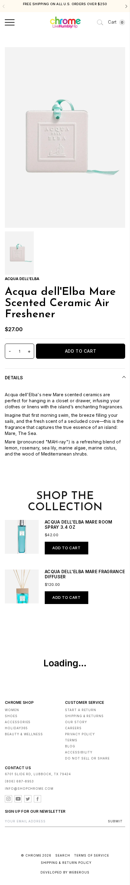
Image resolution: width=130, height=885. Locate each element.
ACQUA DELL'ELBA (22, 278)
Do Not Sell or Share (87, 758)
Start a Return (80, 710)
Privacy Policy (80, 734)
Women (12, 710)
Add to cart (66, 548)
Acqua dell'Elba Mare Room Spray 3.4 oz (78, 524)
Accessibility (79, 752)
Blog (70, 746)
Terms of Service (91, 855)
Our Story (76, 722)
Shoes (11, 716)
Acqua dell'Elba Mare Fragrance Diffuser (85, 574)
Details (14, 377)
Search (62, 855)
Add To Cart (80, 351)
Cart (115, 21)
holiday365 (16, 728)
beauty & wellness (24, 734)
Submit (115, 821)
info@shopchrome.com (29, 788)
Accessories (18, 722)
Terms (71, 740)
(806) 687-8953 (19, 781)
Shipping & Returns (84, 716)
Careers (73, 728)
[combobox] (100, 22)
